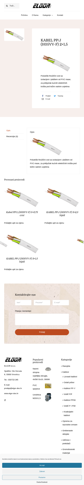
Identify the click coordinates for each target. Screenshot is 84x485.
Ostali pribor (69, 382)
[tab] (14, 130)
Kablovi (65, 372)
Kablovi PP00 (70, 400)
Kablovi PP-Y (69, 388)
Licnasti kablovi (70, 377)
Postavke (42, 477)
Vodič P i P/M (69, 406)
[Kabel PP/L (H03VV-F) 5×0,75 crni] (21, 187)
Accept (42, 465)
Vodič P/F (68, 394)
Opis (8, 130)
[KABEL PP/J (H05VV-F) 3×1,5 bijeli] (21, 234)
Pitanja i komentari (23, 311)
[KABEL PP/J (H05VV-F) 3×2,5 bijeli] (62, 187)
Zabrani (42, 471)
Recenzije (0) (12, 136)
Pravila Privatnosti (42, 482)
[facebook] (5, 400)
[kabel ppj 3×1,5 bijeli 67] (14, 34)
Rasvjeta (66, 366)
